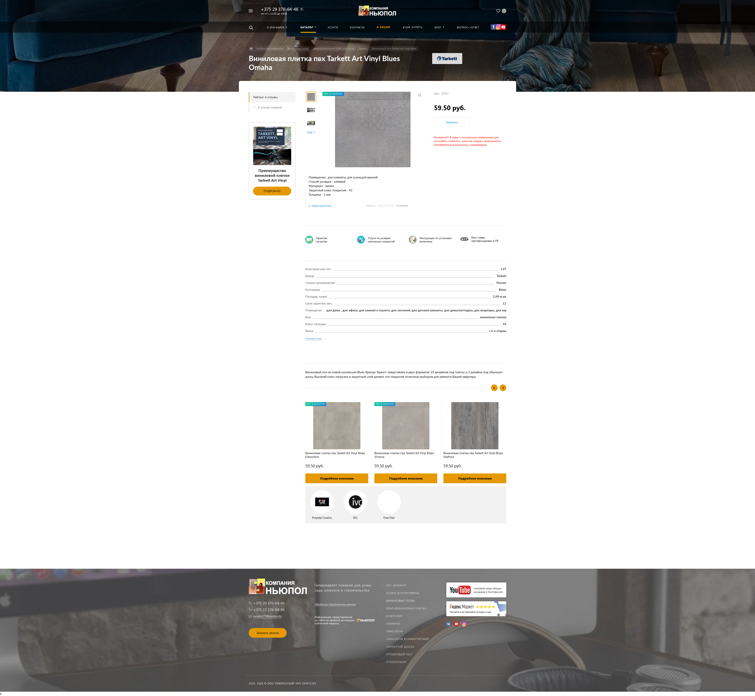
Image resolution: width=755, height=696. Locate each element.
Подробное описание (337, 478)
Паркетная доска (400, 646)
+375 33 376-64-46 (269, 609)
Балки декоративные (403, 593)
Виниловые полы (400, 600)
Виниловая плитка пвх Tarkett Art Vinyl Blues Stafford (473, 455)
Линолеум (394, 631)
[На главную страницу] (377, 10)
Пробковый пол (399, 654)
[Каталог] (251, 48)
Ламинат (393, 623)
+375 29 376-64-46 (279, 9)
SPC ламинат (396, 585)
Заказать (452, 122)
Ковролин (394, 616)
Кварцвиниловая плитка (406, 608)
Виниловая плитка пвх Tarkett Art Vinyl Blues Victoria (404, 455)
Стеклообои (396, 662)
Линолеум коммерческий (407, 639)
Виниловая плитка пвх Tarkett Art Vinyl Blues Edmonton (335, 455)
